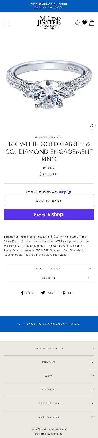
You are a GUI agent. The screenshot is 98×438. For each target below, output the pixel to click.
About (49, 375)
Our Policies (49, 416)
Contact (49, 361)
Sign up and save (49, 348)
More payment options (49, 225)
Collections (49, 403)
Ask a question (49, 268)
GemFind (57, 434)
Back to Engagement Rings (52, 323)
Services (49, 389)
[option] (49, 6)
